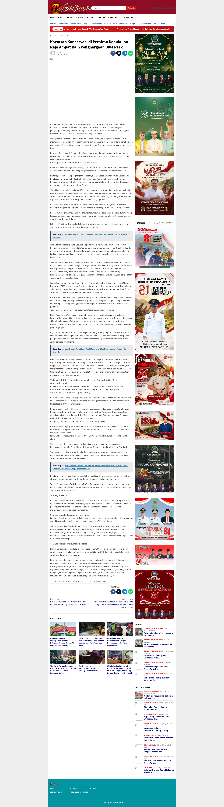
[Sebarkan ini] (113, 53)
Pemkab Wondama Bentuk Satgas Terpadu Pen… (155, 750)
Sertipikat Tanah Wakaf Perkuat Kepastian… (158, 739)
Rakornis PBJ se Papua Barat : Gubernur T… (157, 679)
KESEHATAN (148, 714)
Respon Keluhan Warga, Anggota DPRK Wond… (158, 634)
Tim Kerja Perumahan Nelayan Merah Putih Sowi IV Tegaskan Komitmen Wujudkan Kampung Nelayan (63, 669)
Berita (146, 691)
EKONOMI (147, 629)
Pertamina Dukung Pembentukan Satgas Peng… (157, 729)
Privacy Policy (56, 792)
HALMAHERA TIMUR (156, 691)
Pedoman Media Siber (79, 792)
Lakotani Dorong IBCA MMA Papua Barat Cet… (159, 771)
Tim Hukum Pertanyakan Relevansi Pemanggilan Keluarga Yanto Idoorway (89, 668)
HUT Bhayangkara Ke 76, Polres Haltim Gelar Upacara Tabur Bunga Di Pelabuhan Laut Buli (68, 602)
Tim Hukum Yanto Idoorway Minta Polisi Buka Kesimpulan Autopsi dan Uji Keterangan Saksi (115, 29)
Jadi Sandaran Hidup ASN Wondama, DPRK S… (155, 656)
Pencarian (132, 8)
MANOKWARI (154, 703)
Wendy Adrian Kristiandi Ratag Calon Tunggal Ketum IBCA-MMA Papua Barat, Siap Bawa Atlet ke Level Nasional (119, 669)
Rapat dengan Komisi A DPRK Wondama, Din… (157, 717)
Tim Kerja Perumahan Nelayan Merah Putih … (157, 761)
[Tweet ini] (118, 53)
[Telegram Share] (124, 53)
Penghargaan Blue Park (97, 581)
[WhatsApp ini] (130, 53)
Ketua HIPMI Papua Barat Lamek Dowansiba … (158, 645)
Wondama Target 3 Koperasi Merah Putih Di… (156, 667)
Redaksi (73, 788)
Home (52, 788)
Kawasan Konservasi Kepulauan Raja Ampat (68, 581)
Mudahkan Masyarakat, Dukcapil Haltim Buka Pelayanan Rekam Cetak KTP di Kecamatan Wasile (62, 641)
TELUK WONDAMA (157, 629)
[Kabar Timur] (70, 8)
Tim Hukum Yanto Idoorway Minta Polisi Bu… (156, 708)
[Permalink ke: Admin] (52, 53)
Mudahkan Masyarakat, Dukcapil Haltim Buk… (158, 697)
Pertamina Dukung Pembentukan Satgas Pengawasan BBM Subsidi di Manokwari (119, 641)
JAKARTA (147, 735)
